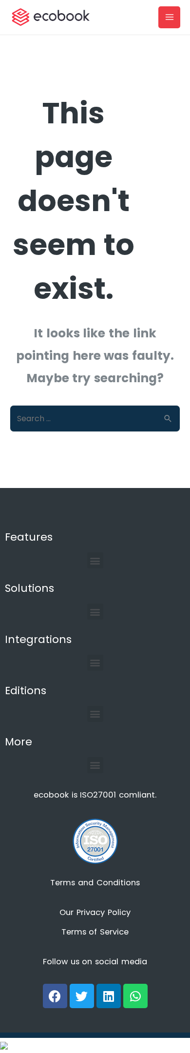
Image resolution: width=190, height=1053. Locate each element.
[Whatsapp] (135, 996)
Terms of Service (95, 931)
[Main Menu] (169, 17)
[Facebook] (55, 996)
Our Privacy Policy (94, 912)
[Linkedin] (108, 996)
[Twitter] (82, 996)
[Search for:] (95, 418)
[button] (95, 560)
